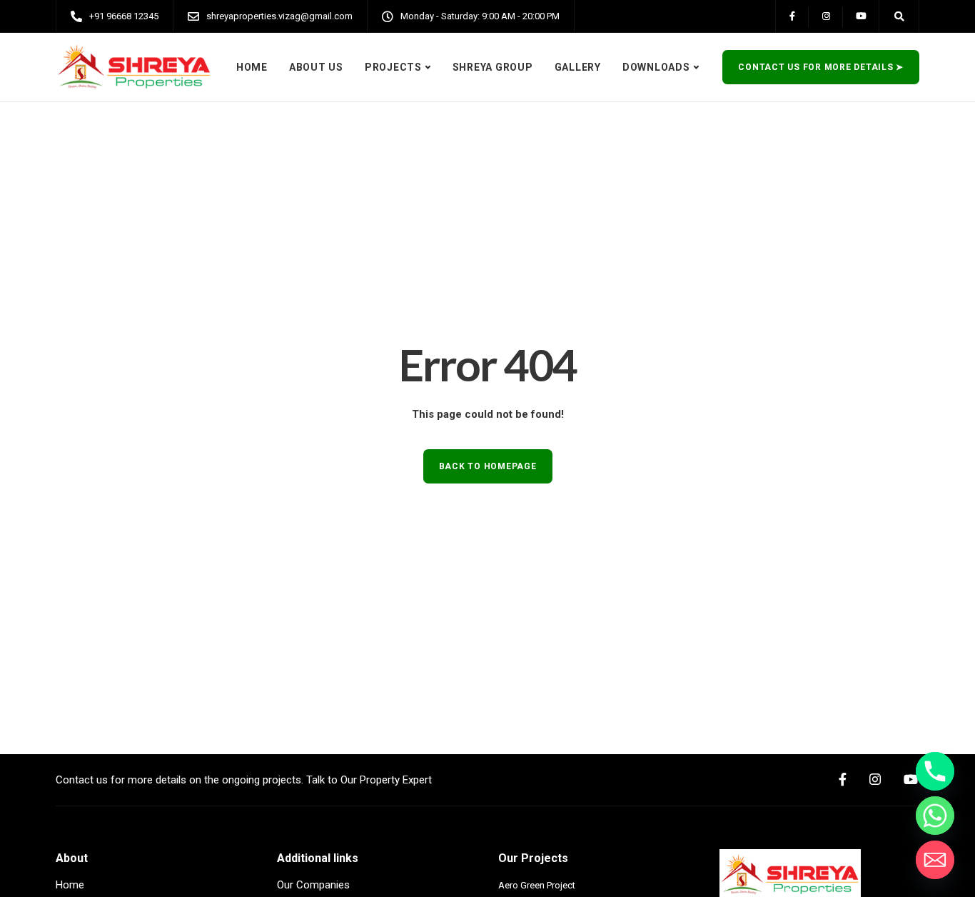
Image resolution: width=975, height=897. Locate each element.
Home (252, 67)
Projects (393, 67)
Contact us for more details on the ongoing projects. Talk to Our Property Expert (244, 779)
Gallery (578, 67)
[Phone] (935, 771)
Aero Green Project (536, 885)
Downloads (656, 67)
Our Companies (313, 884)
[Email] (935, 860)
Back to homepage (488, 466)
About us (316, 67)
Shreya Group (493, 67)
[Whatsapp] (935, 815)
